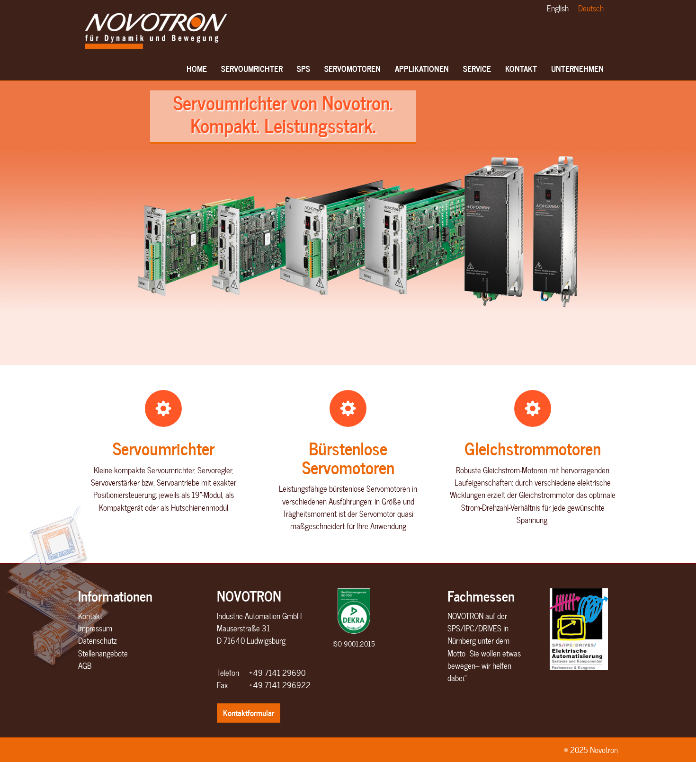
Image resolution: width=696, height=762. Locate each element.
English (558, 8)
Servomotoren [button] (352, 68)
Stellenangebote (103, 653)
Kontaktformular (248, 712)
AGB (84, 665)
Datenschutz (97, 640)
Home (197, 68)
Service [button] (477, 68)
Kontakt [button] (521, 68)
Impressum (95, 628)
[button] (23, 223)
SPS (303, 68)
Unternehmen (577, 68)
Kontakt (90, 615)
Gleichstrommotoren (532, 447)
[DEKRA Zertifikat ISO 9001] (353, 611)
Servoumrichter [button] (252, 68)
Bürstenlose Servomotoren (348, 457)
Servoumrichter (163, 447)
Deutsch (591, 8)
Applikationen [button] (422, 68)
